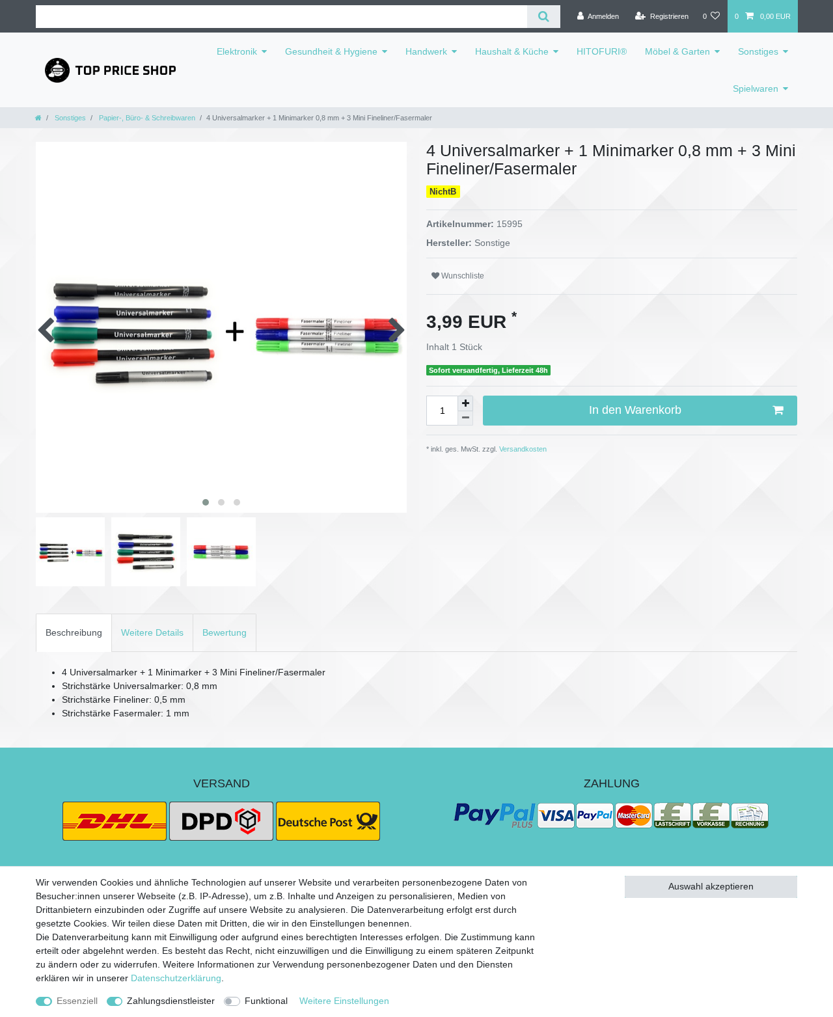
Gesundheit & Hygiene (331, 51)
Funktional (266, 1001)
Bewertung (224, 632)
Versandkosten (522, 449)
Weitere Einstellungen (344, 1001)
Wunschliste (461, 275)
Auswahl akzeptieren (711, 886)
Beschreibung (74, 632)
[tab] (74, 633)
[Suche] (543, 16)
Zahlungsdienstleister (171, 1001)
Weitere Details (152, 632)
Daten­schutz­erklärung (176, 978)
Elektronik (237, 51)
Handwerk (426, 51)
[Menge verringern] (465, 418)
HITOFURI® (602, 51)
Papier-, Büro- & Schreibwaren (146, 118)
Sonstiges (758, 51)
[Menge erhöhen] (465, 403)
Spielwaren (755, 88)
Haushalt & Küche (512, 51)
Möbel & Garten (677, 51)
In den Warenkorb (635, 409)
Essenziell (77, 1001)
